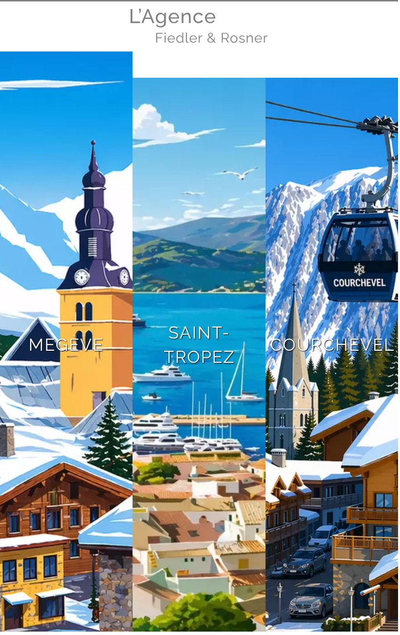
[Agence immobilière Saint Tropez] (199, 40)
